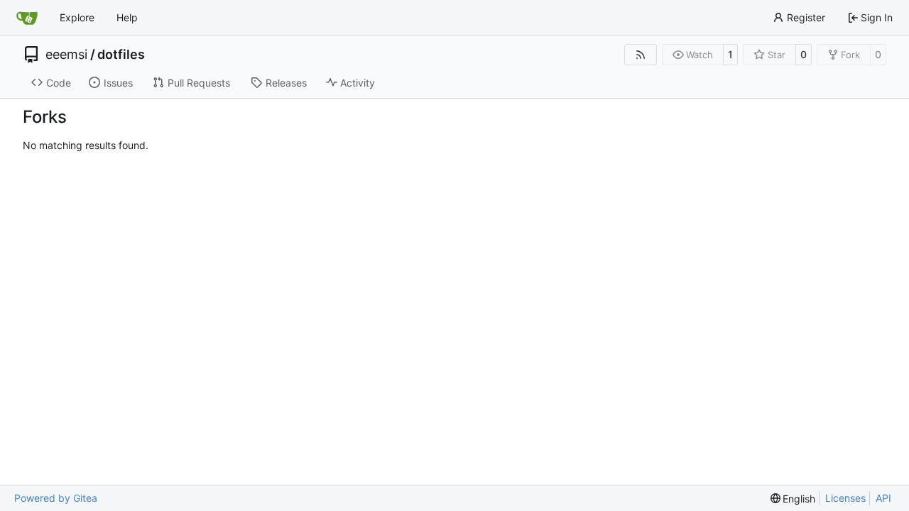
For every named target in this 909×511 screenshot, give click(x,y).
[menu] (793, 499)
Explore (77, 17)
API (883, 498)
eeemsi (66, 55)
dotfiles (121, 55)
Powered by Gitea (55, 498)
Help (127, 17)
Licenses (845, 498)
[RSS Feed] (640, 54)
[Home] (27, 18)
